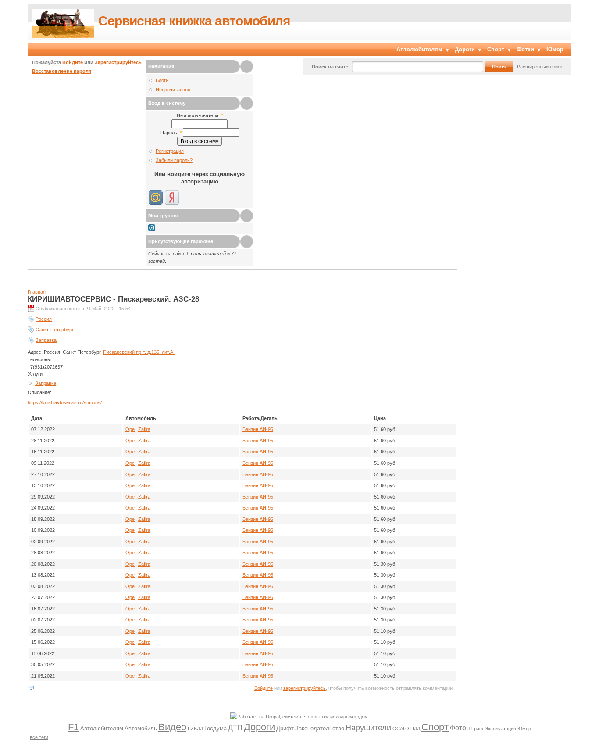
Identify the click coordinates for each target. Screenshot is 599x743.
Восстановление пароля (61, 71)
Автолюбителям (419, 49)
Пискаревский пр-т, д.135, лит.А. (139, 352)
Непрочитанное (173, 89)
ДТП (235, 728)
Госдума (215, 728)
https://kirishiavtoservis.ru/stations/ (65, 402)
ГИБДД (195, 728)
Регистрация (170, 151)
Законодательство (319, 728)
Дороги (465, 49)
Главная (37, 291)
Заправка (46, 340)
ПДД (415, 728)
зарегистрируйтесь (304, 688)
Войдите (72, 62)
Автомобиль (141, 728)
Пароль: (171, 132)
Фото (458, 728)
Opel (130, 429)
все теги (39, 737)
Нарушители (368, 727)
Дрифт (285, 728)
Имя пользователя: (200, 115)
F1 (73, 726)
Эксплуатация (500, 728)
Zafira (144, 429)
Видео (172, 726)
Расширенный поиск (540, 66)
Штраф (475, 728)
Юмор (554, 49)
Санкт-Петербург (55, 329)
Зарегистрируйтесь (118, 62)
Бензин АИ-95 (257, 429)
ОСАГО (400, 728)
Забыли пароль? (174, 160)
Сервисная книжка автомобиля (194, 21)
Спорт (495, 49)
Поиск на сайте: (331, 66)
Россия (44, 319)
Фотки (525, 49)
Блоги (162, 80)
